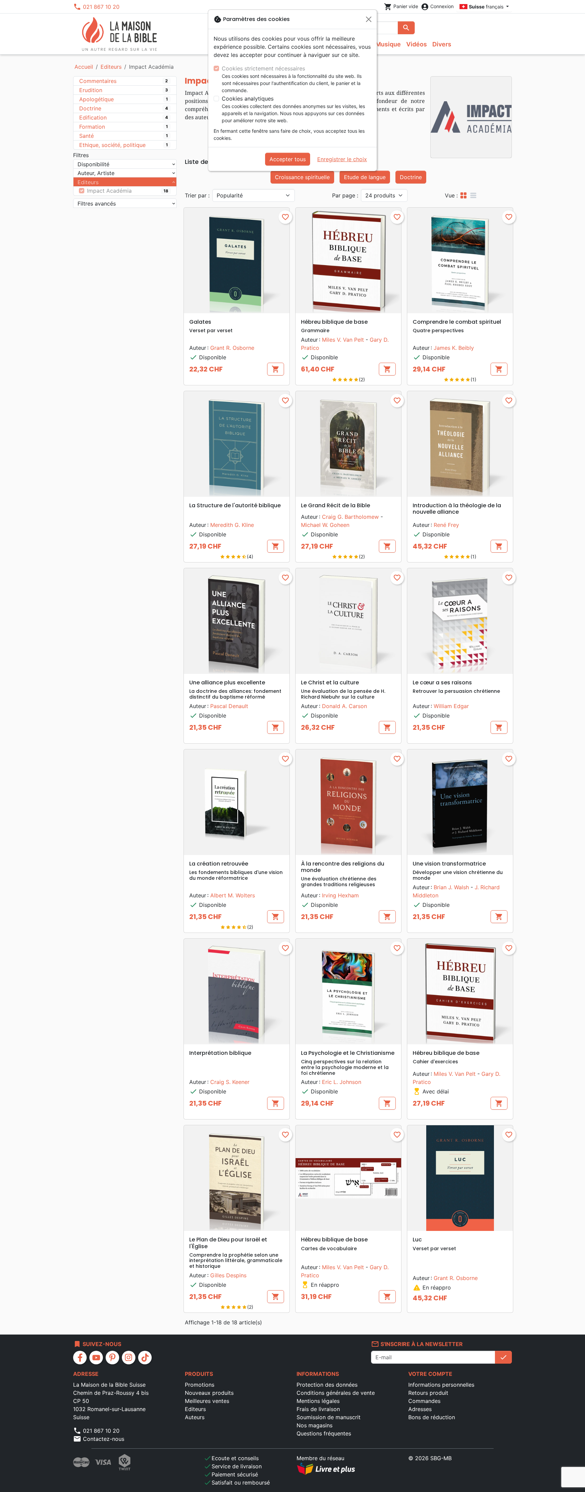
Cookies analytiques (248, 98)
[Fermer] (368, 19)
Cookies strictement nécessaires (263, 68)
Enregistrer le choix (342, 159)
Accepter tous (287, 159)
